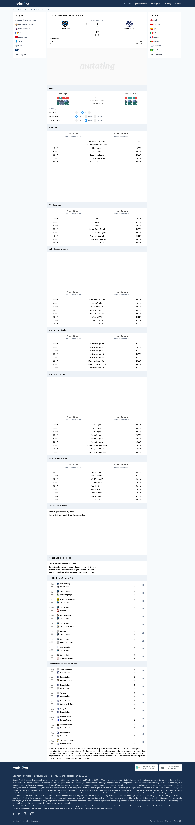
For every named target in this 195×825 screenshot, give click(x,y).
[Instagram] (27, 813)
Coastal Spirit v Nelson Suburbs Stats (38, 10)
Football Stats (18, 10)
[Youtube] (33, 813)
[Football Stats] (21, 4)
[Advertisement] (97, 66)
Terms (152, 821)
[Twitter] (21, 813)
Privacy (160, 821)
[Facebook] (15, 813)
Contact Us (178, 821)
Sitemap (168, 821)
